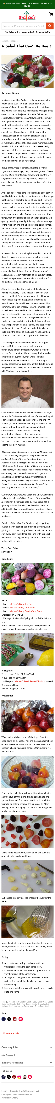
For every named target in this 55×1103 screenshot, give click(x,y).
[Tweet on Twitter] (9, 1019)
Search (4, 1091)
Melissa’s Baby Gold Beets (22, 607)
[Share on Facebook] (3, 1019)
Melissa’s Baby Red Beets (22, 604)
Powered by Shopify (9, 1098)
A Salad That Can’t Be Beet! (20, 1002)
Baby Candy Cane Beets (43, 1002)
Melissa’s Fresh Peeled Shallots (30, 681)
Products (14, 1091)
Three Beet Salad (42, 1006)
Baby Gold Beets (9, 1004)
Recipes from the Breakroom (21, 1006)
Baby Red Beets (23, 1004)
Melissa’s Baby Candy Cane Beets (26, 611)
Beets (34, 1004)
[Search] (50, 26)
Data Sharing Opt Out (30, 1091)
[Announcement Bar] (27, 4)
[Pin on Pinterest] (15, 1019)
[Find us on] (20, 1019)
